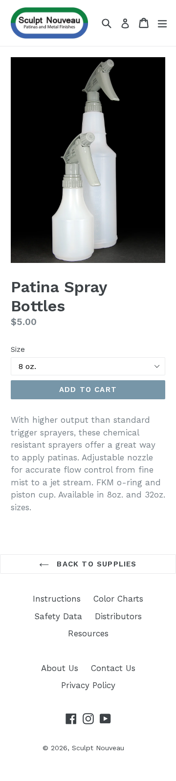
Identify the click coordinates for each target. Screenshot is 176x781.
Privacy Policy (88, 685)
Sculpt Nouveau (98, 748)
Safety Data (58, 616)
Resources (88, 633)
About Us (59, 668)
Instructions (57, 599)
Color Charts (118, 599)
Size (18, 349)
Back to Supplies (95, 564)
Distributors (118, 616)
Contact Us (113, 668)
